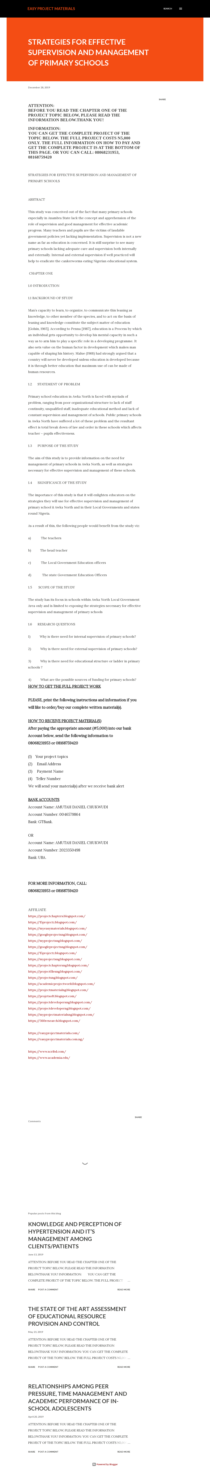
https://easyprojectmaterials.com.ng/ (56, 1039)
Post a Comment (48, 1289)
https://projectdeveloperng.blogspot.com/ (59, 1008)
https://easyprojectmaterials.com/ (54, 1033)
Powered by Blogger (107, 1464)
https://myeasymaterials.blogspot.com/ (57, 928)
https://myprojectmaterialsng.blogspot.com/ (61, 1014)
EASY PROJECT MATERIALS (51, 8)
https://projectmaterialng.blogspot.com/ (58, 990)
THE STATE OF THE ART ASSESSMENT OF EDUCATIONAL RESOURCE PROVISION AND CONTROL (77, 1316)
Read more (123, 1289)
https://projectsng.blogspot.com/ (53, 977)
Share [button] (162, 99)
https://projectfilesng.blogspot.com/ (55, 971)
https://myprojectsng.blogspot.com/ (55, 941)
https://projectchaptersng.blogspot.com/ (58, 965)
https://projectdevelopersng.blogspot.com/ (60, 1002)
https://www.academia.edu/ (49, 1058)
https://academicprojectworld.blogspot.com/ (61, 984)
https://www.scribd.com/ (47, 1051)
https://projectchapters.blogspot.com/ (56, 916)
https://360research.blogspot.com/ (54, 1021)
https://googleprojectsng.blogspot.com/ (57, 934)
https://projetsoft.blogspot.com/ (52, 996)
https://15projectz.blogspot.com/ (52, 922)
